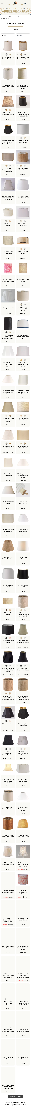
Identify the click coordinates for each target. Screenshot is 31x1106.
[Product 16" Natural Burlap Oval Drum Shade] (8, 934)
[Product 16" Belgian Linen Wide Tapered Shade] (8, 379)
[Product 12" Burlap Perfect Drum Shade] (23, 407)
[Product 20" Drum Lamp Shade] (8, 1045)
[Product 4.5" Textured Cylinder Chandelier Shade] (8, 323)
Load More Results (15, 1096)
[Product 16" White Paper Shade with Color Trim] (23, 323)
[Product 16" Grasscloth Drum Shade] (23, 157)
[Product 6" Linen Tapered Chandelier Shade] (8, 45)
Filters (4, 35)
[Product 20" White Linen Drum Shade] (23, 129)
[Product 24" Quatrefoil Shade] (23, 240)
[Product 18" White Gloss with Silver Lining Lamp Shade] (8, 962)
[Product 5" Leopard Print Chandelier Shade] (8, 1018)
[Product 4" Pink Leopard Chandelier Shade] (8, 268)
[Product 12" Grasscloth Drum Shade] (8, 240)
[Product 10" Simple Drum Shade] (23, 545)
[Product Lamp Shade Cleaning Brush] (23, 490)
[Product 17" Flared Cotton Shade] (8, 490)
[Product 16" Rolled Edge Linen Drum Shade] (23, 184)
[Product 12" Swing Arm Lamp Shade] (23, 712)
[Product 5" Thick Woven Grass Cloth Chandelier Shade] (23, 684)
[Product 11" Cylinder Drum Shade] (23, 268)
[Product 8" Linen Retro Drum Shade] (8, 462)
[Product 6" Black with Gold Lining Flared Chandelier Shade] (8, 129)
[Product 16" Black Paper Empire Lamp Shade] (8, 990)
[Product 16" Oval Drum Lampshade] (23, 212)
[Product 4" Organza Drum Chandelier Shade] (23, 45)
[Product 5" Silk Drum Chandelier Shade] (8, 795)
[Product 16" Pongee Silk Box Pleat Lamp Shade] (23, 740)
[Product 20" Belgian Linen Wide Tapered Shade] (23, 462)
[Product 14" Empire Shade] (8, 712)
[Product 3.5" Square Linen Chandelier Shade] (8, 879)
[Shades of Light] (15, 3)
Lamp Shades (18, 16)
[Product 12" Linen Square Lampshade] (23, 768)
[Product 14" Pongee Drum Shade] (8, 629)
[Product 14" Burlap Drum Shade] (8, 601)
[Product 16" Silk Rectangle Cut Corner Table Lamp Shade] (8, 184)
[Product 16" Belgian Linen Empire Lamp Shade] (8, 407)
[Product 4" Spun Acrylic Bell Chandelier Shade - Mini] (23, 851)
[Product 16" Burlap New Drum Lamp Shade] (23, 823)
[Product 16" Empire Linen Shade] (8, 295)
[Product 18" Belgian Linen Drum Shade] (8, 518)
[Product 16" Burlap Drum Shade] (8, 212)
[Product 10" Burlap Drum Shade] (23, 1045)
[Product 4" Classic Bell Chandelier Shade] (23, 629)
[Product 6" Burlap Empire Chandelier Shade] (8, 545)
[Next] (28, 54)
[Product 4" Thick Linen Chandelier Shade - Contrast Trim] (23, 601)
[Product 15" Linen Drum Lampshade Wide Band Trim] (23, 295)
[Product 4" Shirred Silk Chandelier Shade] (8, 851)
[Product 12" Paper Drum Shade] (23, 573)
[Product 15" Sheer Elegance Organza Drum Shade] (8, 157)
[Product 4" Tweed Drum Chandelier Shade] (23, 1018)
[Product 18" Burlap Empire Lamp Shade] (8, 434)
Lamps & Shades (9, 16)
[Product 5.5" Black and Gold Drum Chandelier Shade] (23, 962)
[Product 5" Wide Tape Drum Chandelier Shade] (23, 73)
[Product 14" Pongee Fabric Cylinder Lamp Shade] (23, 379)
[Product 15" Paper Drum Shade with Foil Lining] (23, 351)
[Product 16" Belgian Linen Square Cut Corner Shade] (23, 934)
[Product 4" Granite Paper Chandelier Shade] (8, 823)
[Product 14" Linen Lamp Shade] (8, 573)
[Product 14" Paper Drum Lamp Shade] (23, 907)
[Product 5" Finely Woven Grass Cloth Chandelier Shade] (8, 684)
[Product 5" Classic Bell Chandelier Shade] (23, 657)
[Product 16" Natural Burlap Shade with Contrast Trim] (8, 1073)
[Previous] (18, 54)
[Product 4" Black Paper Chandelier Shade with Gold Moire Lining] (23, 101)
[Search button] (25, 3)
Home (2, 16)
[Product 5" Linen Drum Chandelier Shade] (8, 73)
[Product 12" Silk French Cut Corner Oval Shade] (8, 768)
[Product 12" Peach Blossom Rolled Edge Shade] (8, 907)
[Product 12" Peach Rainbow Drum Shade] (23, 879)
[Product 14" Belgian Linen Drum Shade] (23, 434)
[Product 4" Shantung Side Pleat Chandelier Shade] (8, 657)
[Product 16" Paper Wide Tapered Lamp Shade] (23, 795)
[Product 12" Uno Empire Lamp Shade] (23, 518)
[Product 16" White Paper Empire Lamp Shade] (8, 351)
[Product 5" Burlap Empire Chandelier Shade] (8, 101)
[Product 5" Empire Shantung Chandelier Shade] (8, 740)
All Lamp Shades (5, 18)
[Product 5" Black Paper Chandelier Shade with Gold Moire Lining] (23, 990)
